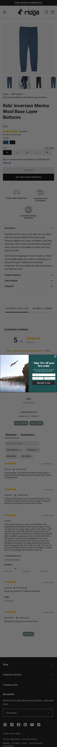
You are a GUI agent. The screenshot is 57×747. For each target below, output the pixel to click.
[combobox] (49, 378)
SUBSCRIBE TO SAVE (44, 383)
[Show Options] (54, 378)
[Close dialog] (55, 356)
